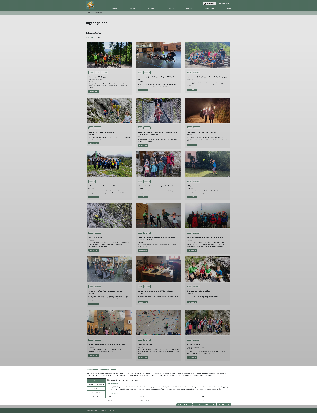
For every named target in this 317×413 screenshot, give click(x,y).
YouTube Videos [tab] (96, 392)
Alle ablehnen (223, 404)
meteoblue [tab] (96, 396)
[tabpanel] (168, 390)
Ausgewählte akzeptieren (204, 404)
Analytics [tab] (96, 380)
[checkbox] (168, 380)
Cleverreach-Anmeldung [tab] (96, 384)
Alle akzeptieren (184, 404)
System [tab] (96, 388)
